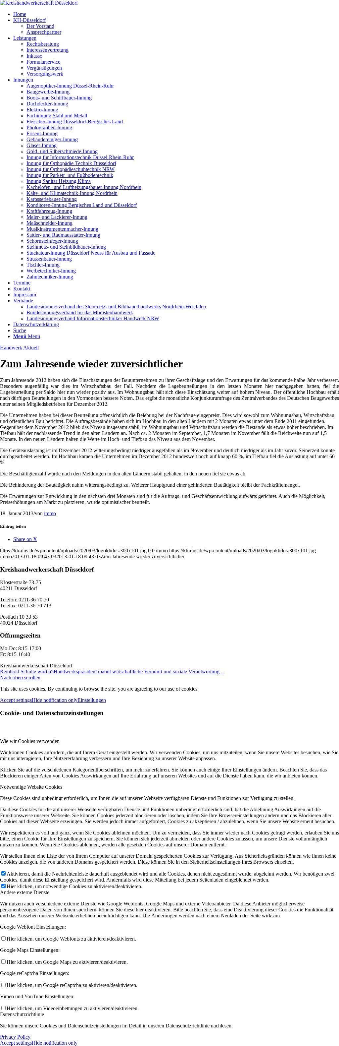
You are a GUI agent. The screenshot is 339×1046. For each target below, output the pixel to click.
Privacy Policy (15, 1037)
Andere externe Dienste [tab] (24, 892)
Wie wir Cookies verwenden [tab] (30, 741)
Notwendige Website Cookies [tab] (31, 787)
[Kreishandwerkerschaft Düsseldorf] (39, 3)
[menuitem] (176, 14)
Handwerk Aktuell (19, 347)
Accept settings (16, 700)
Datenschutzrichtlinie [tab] (22, 1014)
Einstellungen (91, 700)
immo (50, 513)
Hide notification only (54, 700)
